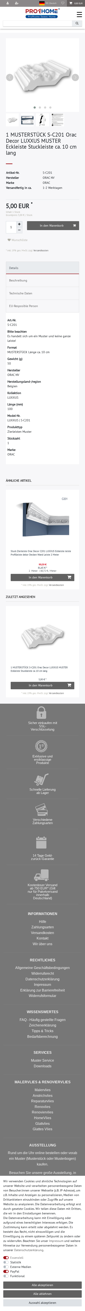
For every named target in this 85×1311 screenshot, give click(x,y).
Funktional (17, 1276)
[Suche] (77, 23)
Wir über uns (42, 944)
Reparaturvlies (42, 1101)
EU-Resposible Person (23, 306)
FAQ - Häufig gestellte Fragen (43, 1020)
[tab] (42, 268)
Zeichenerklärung (42, 1025)
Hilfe (42, 922)
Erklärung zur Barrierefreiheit (42, 990)
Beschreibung (18, 280)
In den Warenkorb (52, 225)
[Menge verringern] (19, 230)
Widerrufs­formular (42, 996)
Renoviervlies (42, 1112)
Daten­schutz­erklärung (28, 1250)
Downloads (42, 1066)
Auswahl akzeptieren (42, 1303)
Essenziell (16, 1258)
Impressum (42, 984)
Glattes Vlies (42, 1129)
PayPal (14, 1271)
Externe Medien (20, 1267)
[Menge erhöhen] (19, 224)
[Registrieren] (17, 3)
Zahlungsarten (42, 927)
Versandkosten (40, 250)
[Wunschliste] (63, 3)
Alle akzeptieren (42, 1285)
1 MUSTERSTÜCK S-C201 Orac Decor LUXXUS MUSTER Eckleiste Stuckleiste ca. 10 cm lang (39, 669)
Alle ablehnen (42, 1294)
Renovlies (42, 1107)
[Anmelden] (8, 3)
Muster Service (42, 1060)
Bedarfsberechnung (42, 1036)
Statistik (15, 1262)
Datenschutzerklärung (43, 979)
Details (13, 268)
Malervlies (43, 1090)
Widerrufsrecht (42, 973)
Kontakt (42, 938)
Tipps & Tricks (42, 1031)
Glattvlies (42, 1123)
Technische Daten (20, 293)
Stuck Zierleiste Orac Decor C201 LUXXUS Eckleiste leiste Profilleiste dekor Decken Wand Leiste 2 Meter (41, 553)
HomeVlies (42, 1118)
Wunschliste (19, 240)
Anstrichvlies (43, 1095)
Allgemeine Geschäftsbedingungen (42, 968)
